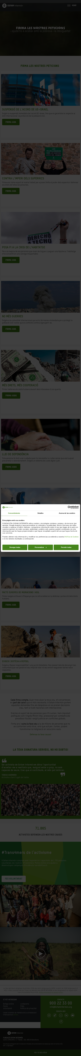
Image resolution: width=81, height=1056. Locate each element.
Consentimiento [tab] (14, 513)
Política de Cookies (72, 537)
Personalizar (39, 547)
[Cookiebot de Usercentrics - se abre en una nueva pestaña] (69, 507)
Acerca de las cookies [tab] (67, 513)
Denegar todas (14, 547)
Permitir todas (66, 547)
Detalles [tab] (41, 513)
